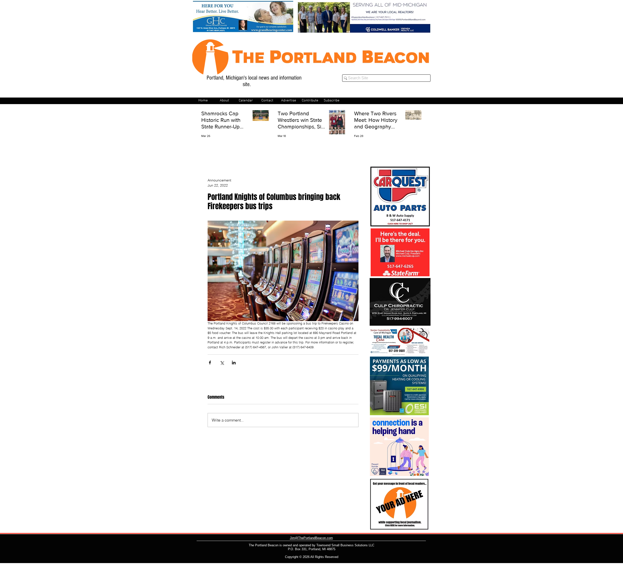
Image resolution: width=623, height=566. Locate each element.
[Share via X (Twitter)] (222, 362)
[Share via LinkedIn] (233, 362)
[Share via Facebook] (210, 362)
